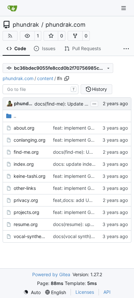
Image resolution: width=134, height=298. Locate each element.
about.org (24, 128)
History (99, 89)
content (45, 78)
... (94, 103)
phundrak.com (66, 24)
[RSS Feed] (10, 36)
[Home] (12, 8)
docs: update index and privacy (87, 164)
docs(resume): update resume (85, 224)
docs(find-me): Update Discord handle (75, 103)
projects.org (26, 212)
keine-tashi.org (30, 176)
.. (15, 116)
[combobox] (40, 89)
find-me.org (26, 152)
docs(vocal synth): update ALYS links (92, 236)
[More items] (126, 49)
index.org (24, 164)
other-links (25, 188)
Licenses (84, 292)
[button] (27, 36)
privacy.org (26, 200)
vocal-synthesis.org (30, 236)
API (107, 292)
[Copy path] (66, 78)
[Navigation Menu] (124, 8)
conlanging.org (30, 140)
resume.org (26, 224)
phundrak (26, 24)
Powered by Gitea (51, 274)
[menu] (32, 292)
